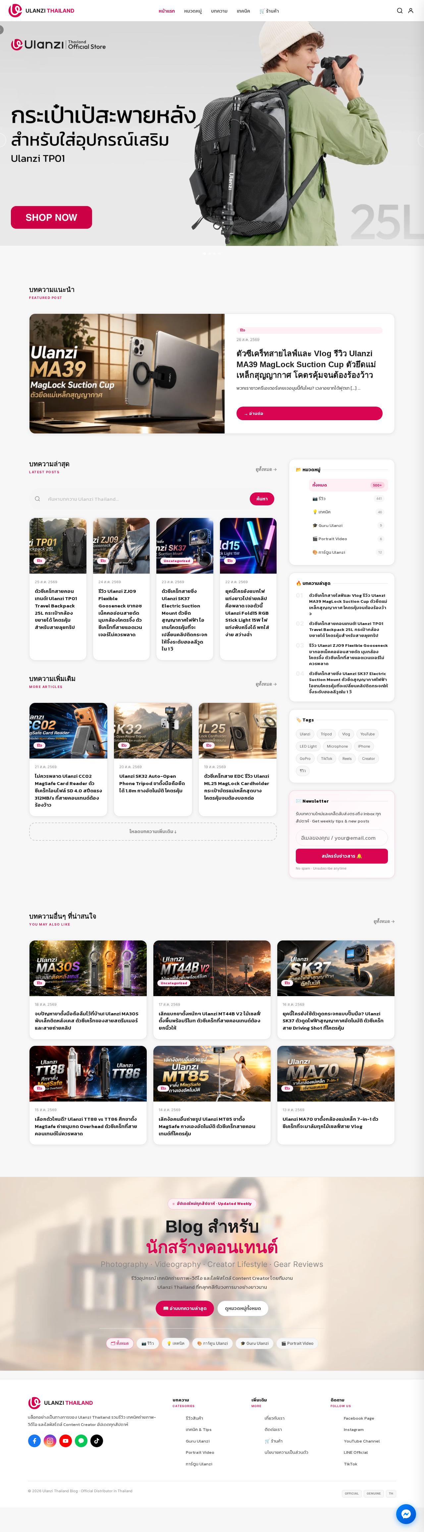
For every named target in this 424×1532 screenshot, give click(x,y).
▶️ (65, 1440)
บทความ (219, 11)
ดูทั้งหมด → (266, 469)
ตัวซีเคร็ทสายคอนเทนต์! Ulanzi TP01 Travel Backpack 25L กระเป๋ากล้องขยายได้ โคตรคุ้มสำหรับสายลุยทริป (346, 630)
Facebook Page (359, 1418)
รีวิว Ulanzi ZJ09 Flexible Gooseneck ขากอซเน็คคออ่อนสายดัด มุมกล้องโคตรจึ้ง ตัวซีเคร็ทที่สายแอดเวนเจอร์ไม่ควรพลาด (348, 655)
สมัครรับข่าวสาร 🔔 (342, 856)
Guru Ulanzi (198, 1441)
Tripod (326, 734)
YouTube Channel (362, 1441)
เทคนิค (243, 11)
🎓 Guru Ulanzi (347, 525)
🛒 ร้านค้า (269, 11)
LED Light (308, 746)
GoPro (305, 758)
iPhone (364, 746)
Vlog (346, 734)
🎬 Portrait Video (347, 539)
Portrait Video (200, 1452)
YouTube (367, 734)
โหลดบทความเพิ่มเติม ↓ (153, 831)
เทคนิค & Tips (199, 1429)
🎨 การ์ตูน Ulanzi (347, 552)
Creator (368, 758)
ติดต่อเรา (273, 1429)
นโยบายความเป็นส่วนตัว (286, 1452)
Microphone (337, 746)
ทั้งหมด (347, 485)
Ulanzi (305, 734)
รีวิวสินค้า (194, 1418)
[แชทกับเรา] (406, 1514)
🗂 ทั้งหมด (120, 1343)
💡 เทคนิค (347, 512)
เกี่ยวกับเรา (275, 1418)
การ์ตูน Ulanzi (199, 1464)
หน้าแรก (167, 11)
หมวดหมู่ (193, 11)
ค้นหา (262, 498)
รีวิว (303, 770)
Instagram (354, 1429)
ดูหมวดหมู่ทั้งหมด (243, 1308)
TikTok (326, 758)
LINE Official (356, 1452)
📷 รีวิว (347, 498)
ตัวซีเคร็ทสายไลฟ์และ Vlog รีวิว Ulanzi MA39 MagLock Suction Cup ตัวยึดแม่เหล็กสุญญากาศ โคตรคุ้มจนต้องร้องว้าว (348, 605)
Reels (347, 758)
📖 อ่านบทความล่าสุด (185, 1308)
